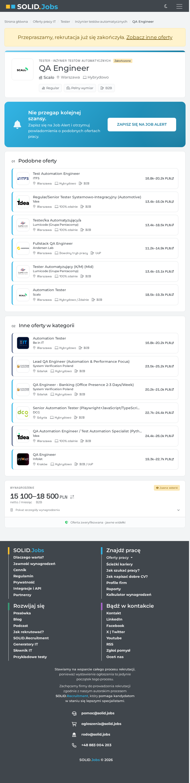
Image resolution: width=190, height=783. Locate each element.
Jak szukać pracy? (121, 570)
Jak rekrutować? (28, 632)
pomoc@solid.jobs (96, 713)
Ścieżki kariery (118, 564)
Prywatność (24, 582)
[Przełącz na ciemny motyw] (166, 6)
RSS (108, 644)
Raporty (112, 589)
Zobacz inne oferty (149, 37)
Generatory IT (25, 644)
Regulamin (23, 576)
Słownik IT (22, 650)
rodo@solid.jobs (94, 734)
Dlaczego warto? (28, 557)
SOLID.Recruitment (31, 638)
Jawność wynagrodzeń (34, 564)
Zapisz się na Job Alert (142, 124)
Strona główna (16, 21)
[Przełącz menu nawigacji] (179, 6)
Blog (17, 619)
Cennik (19, 570)
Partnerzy (22, 595)
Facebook (114, 625)
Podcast (20, 625)
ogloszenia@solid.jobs (100, 724)
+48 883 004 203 (95, 745)
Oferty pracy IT (44, 21)
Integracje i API (27, 588)
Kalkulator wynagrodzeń (127, 594)
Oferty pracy (116, 557)
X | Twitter (114, 632)
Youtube (112, 638)
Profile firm (115, 583)
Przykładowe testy (30, 657)
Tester (65, 21)
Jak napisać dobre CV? (125, 576)
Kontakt (112, 613)
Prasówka (22, 613)
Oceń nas (113, 657)
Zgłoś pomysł (117, 650)
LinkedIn (113, 619)
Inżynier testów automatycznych (101, 21)
